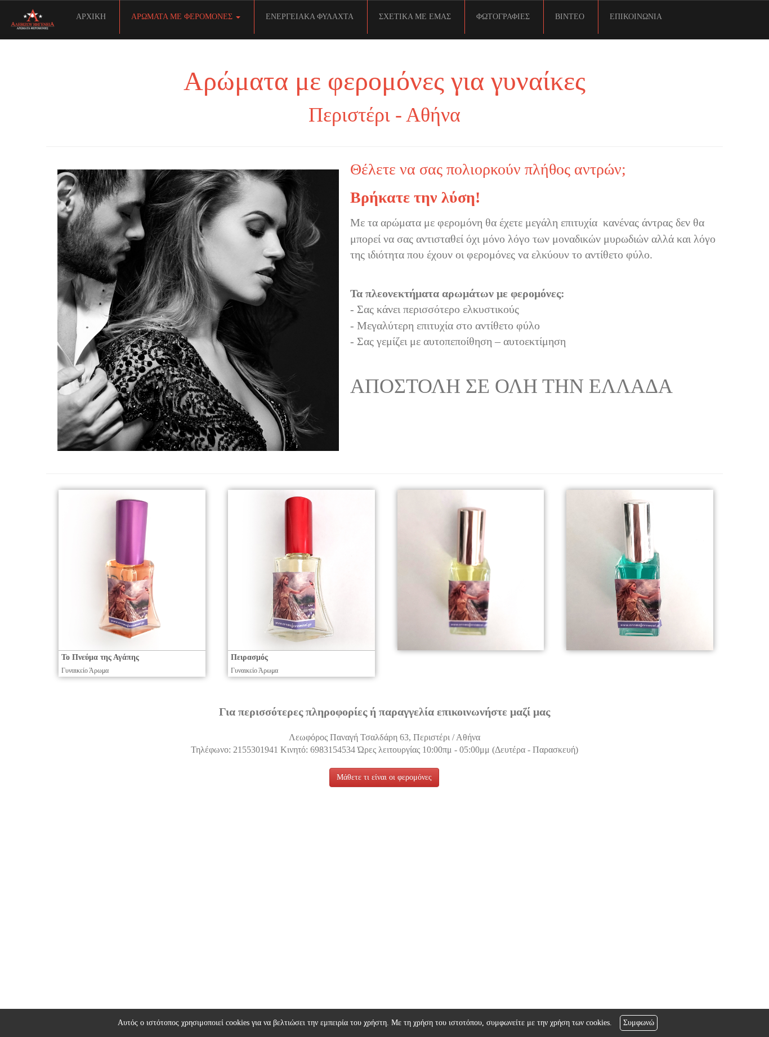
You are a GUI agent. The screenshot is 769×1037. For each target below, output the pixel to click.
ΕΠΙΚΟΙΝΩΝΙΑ (636, 16)
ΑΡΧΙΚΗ (91, 16)
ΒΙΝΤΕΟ (569, 16)
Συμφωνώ (638, 1022)
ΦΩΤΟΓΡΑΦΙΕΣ (503, 16)
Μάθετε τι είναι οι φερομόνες (384, 777)
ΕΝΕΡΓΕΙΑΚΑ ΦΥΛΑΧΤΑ (310, 16)
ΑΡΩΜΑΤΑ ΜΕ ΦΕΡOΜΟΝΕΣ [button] (183, 16)
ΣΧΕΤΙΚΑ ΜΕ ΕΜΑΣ (415, 16)
